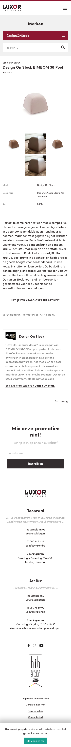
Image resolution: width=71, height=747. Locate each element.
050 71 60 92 (37, 607)
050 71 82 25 (37, 541)
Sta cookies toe (36, 741)
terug (64, 401)
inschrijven (35, 463)
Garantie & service (36, 704)
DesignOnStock (18, 35)
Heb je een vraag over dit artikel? (35, 300)
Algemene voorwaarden (35, 698)
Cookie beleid (35, 717)
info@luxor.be (37, 545)
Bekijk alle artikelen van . (30, 385)
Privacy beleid (35, 711)
